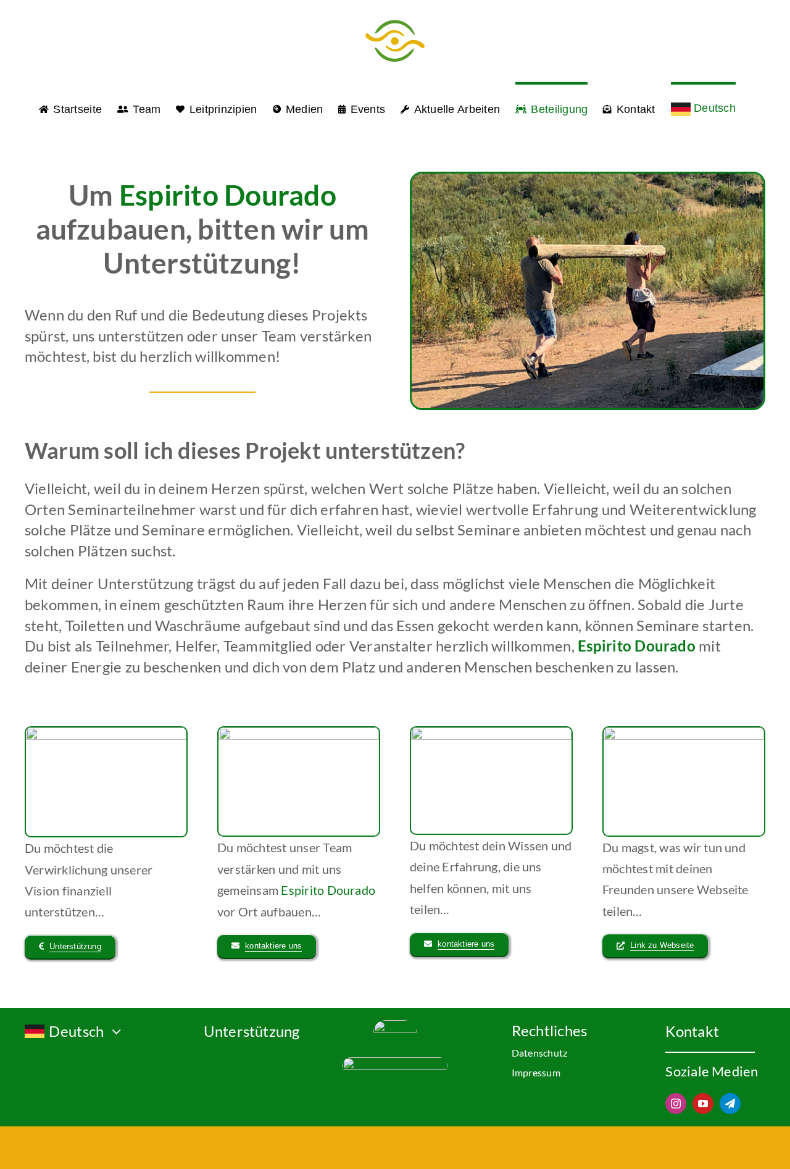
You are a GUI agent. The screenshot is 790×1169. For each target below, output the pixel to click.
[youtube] (702, 1103)
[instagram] (675, 1103)
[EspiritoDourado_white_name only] (395, 1062)
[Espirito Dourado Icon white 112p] (395, 1025)
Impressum (536, 1072)
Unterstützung (252, 1031)
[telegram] (730, 1103)
